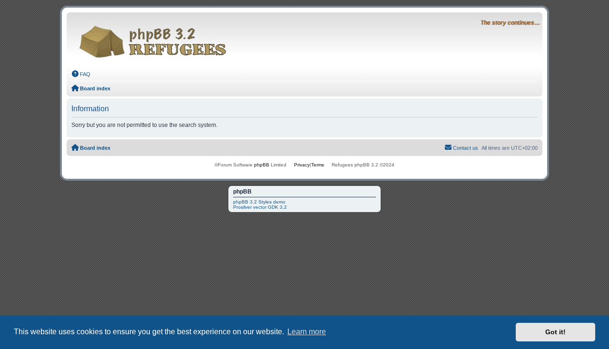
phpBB (261, 164)
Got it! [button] (555, 332)
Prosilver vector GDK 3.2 (260, 207)
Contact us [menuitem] (465, 148)
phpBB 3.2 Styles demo (259, 201)
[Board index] (155, 39)
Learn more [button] (306, 332)
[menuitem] (80, 74)
